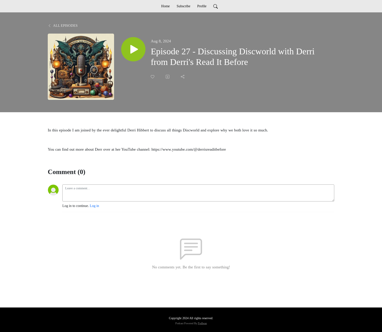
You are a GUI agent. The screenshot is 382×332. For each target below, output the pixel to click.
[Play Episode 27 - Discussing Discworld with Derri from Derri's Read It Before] (133, 49)
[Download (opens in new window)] (168, 76)
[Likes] (153, 76)
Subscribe (183, 6)
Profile (201, 6)
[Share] (183, 76)
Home (165, 6)
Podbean (202, 323)
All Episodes (65, 25)
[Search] (216, 6)
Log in (94, 206)
